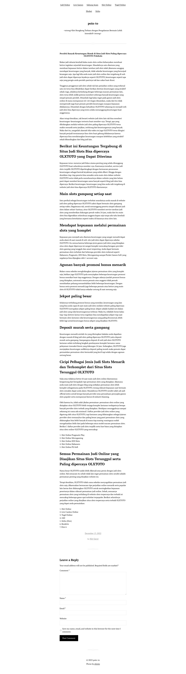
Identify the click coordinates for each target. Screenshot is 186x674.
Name (63, 598)
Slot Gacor (94, 538)
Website (63, 618)
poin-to (93, 23)
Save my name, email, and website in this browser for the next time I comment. (91, 630)
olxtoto (97, 664)
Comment (65, 570)
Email (63, 608)
